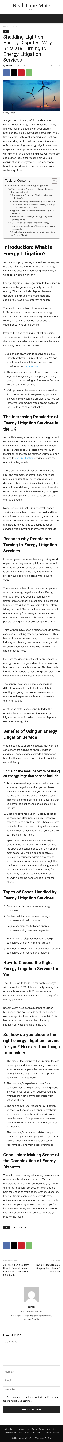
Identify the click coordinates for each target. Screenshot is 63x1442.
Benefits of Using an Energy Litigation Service (33, 201)
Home (6, 26)
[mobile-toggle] (5, 18)
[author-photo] (31, 1302)
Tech (14, 26)
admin (9, 65)
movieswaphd (10, 1432)
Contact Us (24, 1429)
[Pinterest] (21, 72)
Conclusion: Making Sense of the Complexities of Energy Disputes (33, 234)
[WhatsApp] (29, 72)
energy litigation (19, 1227)
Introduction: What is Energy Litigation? (27, 185)
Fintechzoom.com (51, 1432)
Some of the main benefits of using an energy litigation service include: (35, 205)
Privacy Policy (38, 1429)
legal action (31, 366)
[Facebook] (6, 72)
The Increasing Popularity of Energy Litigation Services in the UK (32, 190)
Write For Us (10, 1429)
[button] (58, 18)
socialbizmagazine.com (29, 1432)
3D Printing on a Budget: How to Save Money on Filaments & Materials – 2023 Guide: (16, 1270)
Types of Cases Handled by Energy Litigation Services (33, 212)
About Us (51, 1429)
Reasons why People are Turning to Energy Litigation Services (32, 197)
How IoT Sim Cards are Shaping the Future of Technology (47, 1268)
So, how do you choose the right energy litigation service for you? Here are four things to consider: (33, 226)
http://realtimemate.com (31, 1311)
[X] (14, 72)
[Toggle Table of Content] (52, 181)
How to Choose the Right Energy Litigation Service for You (32, 218)
